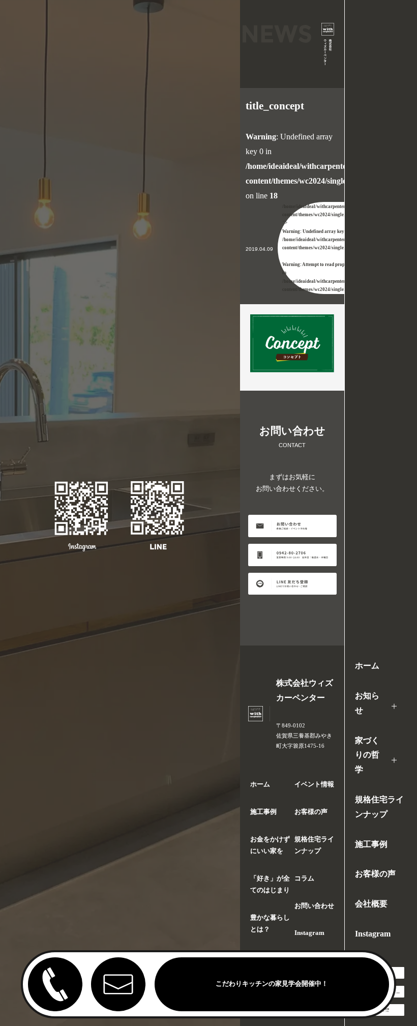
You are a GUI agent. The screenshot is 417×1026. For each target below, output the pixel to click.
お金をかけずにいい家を (270, 845)
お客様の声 (375, 873)
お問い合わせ (314, 906)
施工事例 (371, 844)
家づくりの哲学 (367, 755)
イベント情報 (314, 784)
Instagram (373, 933)
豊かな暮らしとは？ (270, 923)
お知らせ (367, 703)
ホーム (367, 665)
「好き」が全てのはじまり (270, 884)
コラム (304, 878)
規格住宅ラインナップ (379, 806)
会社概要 (371, 903)
